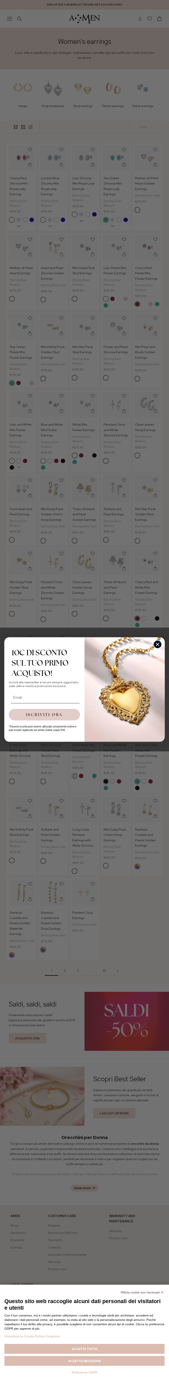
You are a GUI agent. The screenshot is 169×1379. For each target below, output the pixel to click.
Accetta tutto (84, 1349)
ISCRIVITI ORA (44, 714)
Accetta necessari (84, 1361)
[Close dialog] (157, 644)
